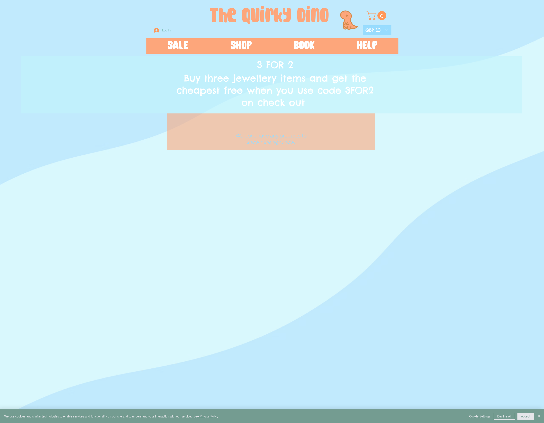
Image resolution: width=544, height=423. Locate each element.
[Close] (538, 416)
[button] (377, 30)
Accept (525, 416)
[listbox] (377, 30)
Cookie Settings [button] (479, 416)
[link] (377, 15)
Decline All (504, 416)
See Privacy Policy (206, 416)
